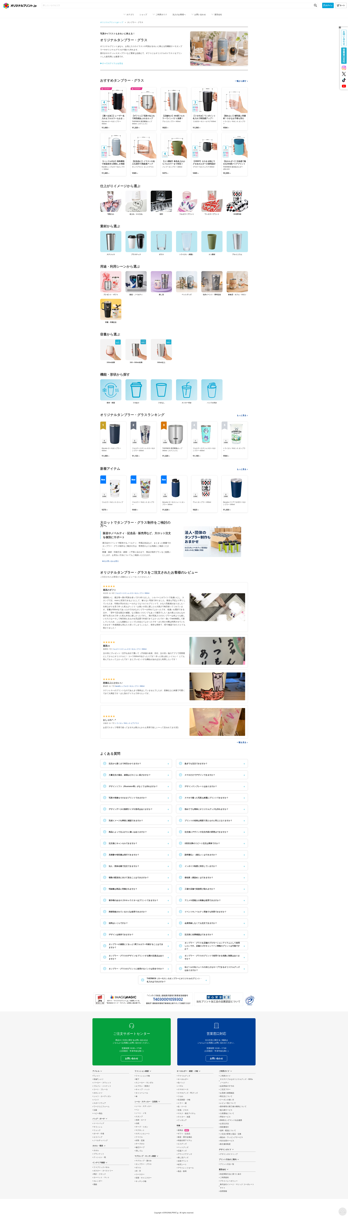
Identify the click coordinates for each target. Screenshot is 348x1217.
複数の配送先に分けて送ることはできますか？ (126, 877)
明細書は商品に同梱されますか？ (120, 888)
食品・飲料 (182, 1171)
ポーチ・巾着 (99, 1133)
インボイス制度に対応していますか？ (198, 866)
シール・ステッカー (144, 1106)
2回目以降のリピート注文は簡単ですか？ (200, 843)
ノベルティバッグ (101, 1140)
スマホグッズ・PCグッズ (188, 1093)
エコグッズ (182, 1144)
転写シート (182, 1164)
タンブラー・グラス (144, 1164)
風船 (95, 1184)
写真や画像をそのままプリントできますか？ (125, 797)
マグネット (140, 1130)
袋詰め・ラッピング (231, 1137)
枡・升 (138, 1171)
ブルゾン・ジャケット (102, 1086)
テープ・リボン (142, 1127)
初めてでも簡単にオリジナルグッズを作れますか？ (204, 809)
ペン (137, 1109)
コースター (140, 1174)
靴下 (137, 1079)
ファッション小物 (143, 1076)
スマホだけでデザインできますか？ (197, 774)
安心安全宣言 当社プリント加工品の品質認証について (218, 999)
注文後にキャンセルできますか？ (120, 843)
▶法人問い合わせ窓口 (110, 561)
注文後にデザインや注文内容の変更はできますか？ (204, 831)
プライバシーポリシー (229, 1181)
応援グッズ (182, 1150)
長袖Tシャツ (98, 1079)
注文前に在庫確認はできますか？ (196, 934)
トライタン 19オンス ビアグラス (127, 723)
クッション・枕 (100, 1157)
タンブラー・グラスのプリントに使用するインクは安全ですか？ (134, 968)
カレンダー (98, 1181)
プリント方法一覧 (227, 1164)
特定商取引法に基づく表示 (230, 1174)
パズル (180, 1086)
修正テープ (140, 1147)
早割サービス (225, 1117)
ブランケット (99, 1154)
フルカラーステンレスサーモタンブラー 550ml (132, 593)
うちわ (180, 1096)
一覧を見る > (242, 742)
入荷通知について (227, 1113)
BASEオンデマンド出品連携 (231, 1120)
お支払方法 (224, 1123)
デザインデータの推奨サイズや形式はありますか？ (128, 809)
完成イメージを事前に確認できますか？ (123, 820)
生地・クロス (183, 1110)
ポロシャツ (98, 1093)
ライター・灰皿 (184, 1117)
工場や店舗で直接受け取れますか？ (197, 888)
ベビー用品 (98, 1113)
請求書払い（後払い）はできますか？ (198, 854)
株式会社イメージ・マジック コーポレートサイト (237, 1186)
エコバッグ (98, 1137)
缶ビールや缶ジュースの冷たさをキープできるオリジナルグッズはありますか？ (210, 968)
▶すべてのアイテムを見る (111, 63)
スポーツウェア (100, 1103)
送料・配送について (228, 1130)
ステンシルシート (143, 1133)
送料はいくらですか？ (116, 923)
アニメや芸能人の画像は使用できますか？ (200, 900)
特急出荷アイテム (185, 1140)
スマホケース (183, 1089)
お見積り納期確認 (227, 1093)
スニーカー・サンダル (144, 1082)
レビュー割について (228, 1103)
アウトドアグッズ (185, 1154)
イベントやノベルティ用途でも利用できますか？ (203, 911)
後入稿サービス (226, 1110)
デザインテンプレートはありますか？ (198, 786)
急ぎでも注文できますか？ (194, 763)
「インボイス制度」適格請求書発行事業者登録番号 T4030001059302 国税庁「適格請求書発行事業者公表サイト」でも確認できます (168, 999)
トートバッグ (99, 1123)
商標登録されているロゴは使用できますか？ (125, 911)
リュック (97, 1130)
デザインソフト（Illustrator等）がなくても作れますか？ (131, 786)
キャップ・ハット (143, 1089)
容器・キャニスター (144, 1177)
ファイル (139, 1137)
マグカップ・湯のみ (144, 1160)
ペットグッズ (183, 1147)
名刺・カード (141, 1120)
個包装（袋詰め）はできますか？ (196, 877)
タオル (96, 1150)
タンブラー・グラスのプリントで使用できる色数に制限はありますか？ (210, 957)
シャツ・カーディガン (102, 1096)
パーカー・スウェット (102, 1082)
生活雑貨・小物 (184, 1099)
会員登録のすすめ (227, 1086)
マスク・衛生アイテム (186, 1113)
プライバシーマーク (250, 1000)
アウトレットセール (186, 1168)
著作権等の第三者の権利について (233, 1106)
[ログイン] (328, 5)
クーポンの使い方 (227, 1099)
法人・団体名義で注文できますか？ (121, 866)
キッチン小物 (141, 1181)
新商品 (183, 1130)
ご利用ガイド (225, 1076)
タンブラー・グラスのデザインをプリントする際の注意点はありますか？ (134, 957)
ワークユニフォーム (101, 1106)
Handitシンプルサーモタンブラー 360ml (130, 686)
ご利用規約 (224, 1177)
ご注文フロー (225, 1089)
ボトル (138, 1167)
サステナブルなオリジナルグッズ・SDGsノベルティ (236, 1081)
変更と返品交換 (230, 1134)
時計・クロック (100, 1174)
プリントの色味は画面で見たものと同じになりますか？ (206, 820)
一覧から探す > (241, 81)
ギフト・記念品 (184, 1133)
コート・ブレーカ (101, 1089)
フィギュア (182, 1120)
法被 (95, 1110)
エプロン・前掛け (143, 1086)
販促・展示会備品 (185, 1137)
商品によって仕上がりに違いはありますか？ (125, 831)
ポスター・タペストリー (103, 1170)
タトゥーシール (142, 1093)
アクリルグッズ (184, 1076)
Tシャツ (97, 1076)
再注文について (226, 1096)
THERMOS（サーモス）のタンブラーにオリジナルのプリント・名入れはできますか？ (172, 980)
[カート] (341, 5)
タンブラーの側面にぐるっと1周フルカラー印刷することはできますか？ (133, 945)
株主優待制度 (225, 1144)
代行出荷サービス (227, 1140)
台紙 (137, 1123)
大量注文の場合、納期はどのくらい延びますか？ (127, 774)
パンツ (96, 1099)
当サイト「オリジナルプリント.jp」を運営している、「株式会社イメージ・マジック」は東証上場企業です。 (117, 999)
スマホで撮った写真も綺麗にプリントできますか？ (204, 797)
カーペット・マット (101, 1177)
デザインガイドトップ (229, 1154)
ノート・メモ (141, 1113)
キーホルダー (183, 1079)
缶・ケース (182, 1106)
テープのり (140, 1144)
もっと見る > (242, 415)
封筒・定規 (140, 1140)
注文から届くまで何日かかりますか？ (122, 763)
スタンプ (139, 1116)
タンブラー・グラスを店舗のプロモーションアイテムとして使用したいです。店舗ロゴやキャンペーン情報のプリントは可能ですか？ (210, 946)
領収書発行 (224, 1127)
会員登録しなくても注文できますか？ (198, 923)
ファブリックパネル (101, 1167)
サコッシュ (98, 1127)
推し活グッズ (183, 1157)
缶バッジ (181, 1082)
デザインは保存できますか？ (118, 934)
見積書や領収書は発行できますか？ (121, 854)
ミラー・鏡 (182, 1103)
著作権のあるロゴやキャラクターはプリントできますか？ (131, 900)
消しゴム (139, 1150)
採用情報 (223, 1191)
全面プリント (183, 1161)
